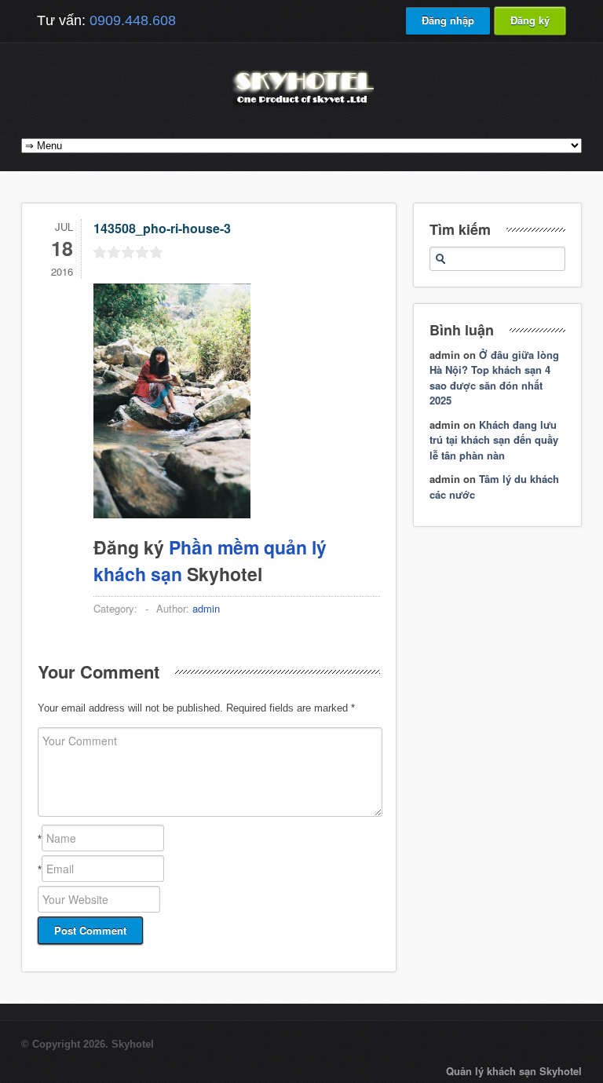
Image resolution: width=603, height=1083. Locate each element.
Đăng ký (530, 20)
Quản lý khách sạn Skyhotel (514, 1070)
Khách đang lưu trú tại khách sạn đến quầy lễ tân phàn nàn (493, 440)
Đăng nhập (448, 20)
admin (206, 608)
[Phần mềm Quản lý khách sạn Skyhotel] (301, 105)
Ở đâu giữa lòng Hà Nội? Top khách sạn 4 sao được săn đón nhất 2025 (494, 377)
